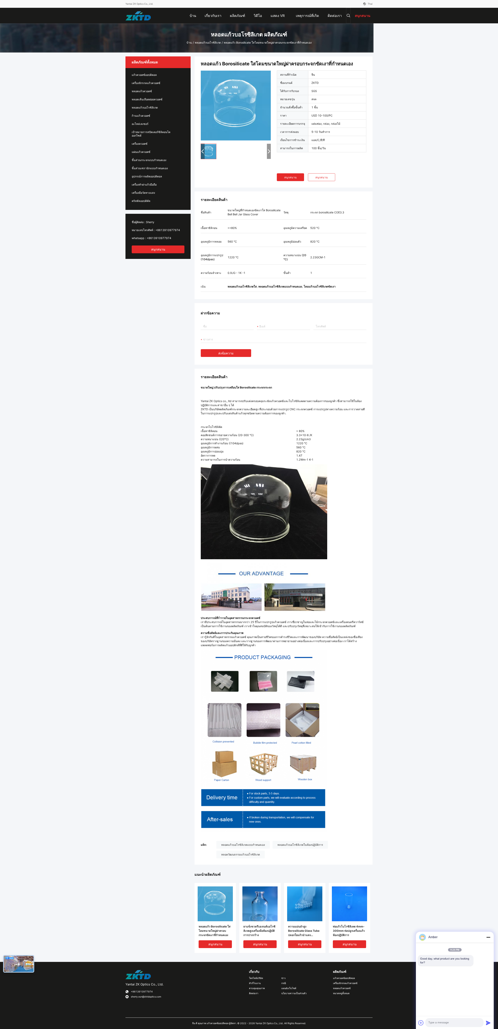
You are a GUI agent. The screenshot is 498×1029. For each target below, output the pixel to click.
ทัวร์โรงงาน (255, 983)
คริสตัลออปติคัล (141, 200)
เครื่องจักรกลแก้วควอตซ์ (146, 83)
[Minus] (488, 937)
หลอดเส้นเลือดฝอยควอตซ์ (147, 99)
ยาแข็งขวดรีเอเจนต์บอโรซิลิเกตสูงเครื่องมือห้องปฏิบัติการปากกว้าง (259, 931)
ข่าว (283, 978)
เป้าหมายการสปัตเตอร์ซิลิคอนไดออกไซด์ (151, 133)
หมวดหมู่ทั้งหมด (341, 993)
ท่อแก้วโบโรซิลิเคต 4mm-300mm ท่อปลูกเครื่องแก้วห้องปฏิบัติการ (349, 931)
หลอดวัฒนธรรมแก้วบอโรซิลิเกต (240, 854)
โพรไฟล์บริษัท (256, 978)
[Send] (488, 1022)
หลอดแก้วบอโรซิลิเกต (208, 42)
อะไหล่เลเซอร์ (140, 123)
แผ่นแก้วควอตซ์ (141, 151)
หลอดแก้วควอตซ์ (142, 91)
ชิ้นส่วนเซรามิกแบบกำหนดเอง (150, 168)
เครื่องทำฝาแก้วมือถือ (144, 184)
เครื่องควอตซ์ (139, 143)
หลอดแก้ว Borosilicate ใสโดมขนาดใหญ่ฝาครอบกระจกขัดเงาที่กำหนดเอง (215, 931)
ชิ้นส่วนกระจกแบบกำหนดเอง (149, 160)
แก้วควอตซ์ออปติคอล (144, 74)
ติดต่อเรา (253, 993)
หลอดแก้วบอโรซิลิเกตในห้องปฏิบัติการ (300, 844)
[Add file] (421, 1022)
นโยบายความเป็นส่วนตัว (294, 993)
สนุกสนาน (158, 249)
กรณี (283, 983)
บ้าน (189, 42)
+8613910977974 (167, 230)
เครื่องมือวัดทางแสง (143, 192)
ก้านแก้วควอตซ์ (141, 115)
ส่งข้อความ (226, 353)
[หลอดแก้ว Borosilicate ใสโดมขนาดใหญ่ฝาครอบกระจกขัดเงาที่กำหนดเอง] (236, 105)
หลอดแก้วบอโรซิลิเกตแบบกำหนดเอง (243, 844)
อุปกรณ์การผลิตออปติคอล (147, 176)
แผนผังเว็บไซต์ (288, 988)
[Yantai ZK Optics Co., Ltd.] (138, 15)
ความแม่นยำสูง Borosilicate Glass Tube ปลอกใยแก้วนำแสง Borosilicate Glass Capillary (303, 931)
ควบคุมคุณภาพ (257, 988)
